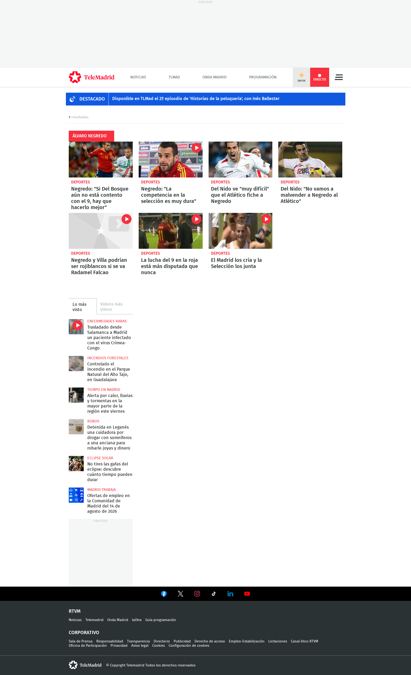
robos (93, 421)
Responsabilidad (109, 641)
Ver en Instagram (197, 593)
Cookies (158, 645)
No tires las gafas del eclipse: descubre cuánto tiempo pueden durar (76, 463)
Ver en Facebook (164, 594)
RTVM (75, 611)
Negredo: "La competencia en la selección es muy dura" (171, 159)
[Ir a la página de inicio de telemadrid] (91, 77)
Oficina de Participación (88, 645)
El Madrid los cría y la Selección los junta (241, 231)
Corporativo (84, 632)
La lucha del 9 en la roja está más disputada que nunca (171, 231)
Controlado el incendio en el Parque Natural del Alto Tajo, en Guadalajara (76, 363)
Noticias (138, 77)
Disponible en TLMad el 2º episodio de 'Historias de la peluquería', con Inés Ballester (195, 99)
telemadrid (85, 665)
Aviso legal (139, 645)
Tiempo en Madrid (103, 390)
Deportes (80, 182)
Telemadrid (94, 620)
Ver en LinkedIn (230, 593)
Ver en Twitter (180, 594)
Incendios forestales (107, 358)
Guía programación (160, 620)
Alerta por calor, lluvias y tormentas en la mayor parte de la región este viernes (76, 395)
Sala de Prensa (81, 641)
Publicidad (182, 641)
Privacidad (119, 645)
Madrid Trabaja (101, 490)
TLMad (174, 77)
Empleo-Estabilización (246, 641)
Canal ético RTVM (304, 641)
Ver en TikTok (214, 594)
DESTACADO (92, 99)
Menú (338, 77)
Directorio (162, 641)
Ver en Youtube (247, 593)
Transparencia (138, 641)
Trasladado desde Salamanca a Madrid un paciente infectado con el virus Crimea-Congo (76, 326)
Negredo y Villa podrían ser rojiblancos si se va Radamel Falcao (101, 231)
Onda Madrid (214, 77)
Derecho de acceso (210, 641)
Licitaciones (277, 641)
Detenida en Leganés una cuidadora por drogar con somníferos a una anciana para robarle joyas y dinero (76, 426)
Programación (263, 77)
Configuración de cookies (189, 645)
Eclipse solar (100, 458)
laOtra (137, 620)
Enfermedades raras (107, 321)
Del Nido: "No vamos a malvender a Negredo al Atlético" (310, 159)
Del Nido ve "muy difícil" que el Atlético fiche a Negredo (241, 159)
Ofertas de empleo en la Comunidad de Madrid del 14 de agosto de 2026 (76, 495)
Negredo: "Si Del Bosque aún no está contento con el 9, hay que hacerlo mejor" (101, 159)
